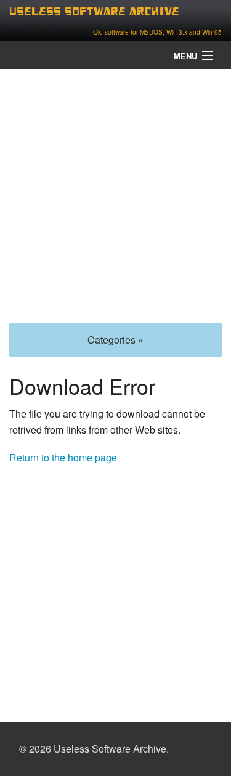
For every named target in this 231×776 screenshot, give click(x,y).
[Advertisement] (115, 194)
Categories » (115, 339)
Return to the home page (63, 457)
